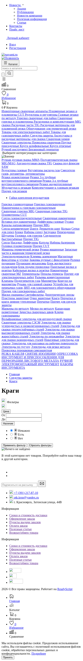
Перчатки (43, 301)
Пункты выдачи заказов (25, 522)
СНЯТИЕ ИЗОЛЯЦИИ (40, 353)
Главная (14, 374)
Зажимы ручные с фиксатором (49, 260)
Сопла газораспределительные (22, 218)
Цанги (34, 228)
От (3, 415)
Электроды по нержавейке (46, 336)
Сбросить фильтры (40, 445)
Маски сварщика (13, 294)
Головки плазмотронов (17, 246)
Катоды (44, 242)
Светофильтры (34, 294)
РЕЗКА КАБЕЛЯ (13, 353)
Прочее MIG (41, 225)
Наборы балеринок (62, 242)
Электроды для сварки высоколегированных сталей (38, 331)
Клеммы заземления (43, 256)
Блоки (19, 232)
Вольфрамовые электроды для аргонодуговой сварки (37, 319)
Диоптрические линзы (59, 294)
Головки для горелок (28, 235)
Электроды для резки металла (50, 346)
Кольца (66, 228)
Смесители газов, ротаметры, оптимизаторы (38, 172)
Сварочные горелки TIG (51, 211)
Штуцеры (8, 235)
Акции (21, 8)
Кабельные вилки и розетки (31, 270)
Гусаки (69, 221)
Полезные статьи (20, 529)
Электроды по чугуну (16, 346)
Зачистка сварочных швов (36, 312)
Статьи (21, 22)
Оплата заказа (18, 525)
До (3, 419)
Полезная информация (32, 19)
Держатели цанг (49, 228)
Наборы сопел (33, 232)
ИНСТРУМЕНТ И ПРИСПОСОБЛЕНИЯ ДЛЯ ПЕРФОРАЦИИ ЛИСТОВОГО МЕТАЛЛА (33, 359)
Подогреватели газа (27, 280)
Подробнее (38, 653)
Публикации (25, 12)
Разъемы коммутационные (52, 277)
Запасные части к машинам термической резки (39, 251)
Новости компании (29, 15)
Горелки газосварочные (49, 204)
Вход (12, 44)
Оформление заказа (22, 518)
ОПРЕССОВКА (67, 353)
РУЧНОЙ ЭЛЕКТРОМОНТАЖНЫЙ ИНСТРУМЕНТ (37, 362)
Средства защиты (20, 377)
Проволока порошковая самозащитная (27, 350)
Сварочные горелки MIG (18, 211)
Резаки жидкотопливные (55, 184)
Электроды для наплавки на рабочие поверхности (44, 343)
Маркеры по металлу (15, 308)
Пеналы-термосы (52, 273)
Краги (56, 298)
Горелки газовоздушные (17, 204)
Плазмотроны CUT (14, 214)
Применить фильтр (14, 445)
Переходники (66, 232)
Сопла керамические (15, 228)
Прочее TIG (31, 239)
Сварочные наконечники (59, 218)
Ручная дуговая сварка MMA (21, 159)
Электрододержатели (16, 256)
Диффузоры (30, 242)
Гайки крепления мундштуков (29, 197)
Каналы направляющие (17, 225)
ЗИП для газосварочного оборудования (49, 287)
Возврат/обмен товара (23, 532)
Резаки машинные (52, 249)
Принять (8, 657)
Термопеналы (31, 273)
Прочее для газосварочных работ (23, 291)
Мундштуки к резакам (16, 187)
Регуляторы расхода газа (44, 170)
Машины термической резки (20, 249)
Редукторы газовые (14, 170)
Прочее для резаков (14, 191)
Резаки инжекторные (15, 177)
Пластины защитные (15, 298)
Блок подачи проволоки (34, 266)
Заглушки (49, 232)
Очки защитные (40, 298)
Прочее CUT (41, 246)
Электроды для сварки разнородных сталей (41, 338)
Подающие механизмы (31, 263)
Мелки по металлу (42, 308)
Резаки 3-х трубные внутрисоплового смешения (35, 182)
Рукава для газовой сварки (34, 284)
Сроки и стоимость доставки (28, 515)
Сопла (6, 242)
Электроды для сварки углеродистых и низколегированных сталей (36, 324)
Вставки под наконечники (19, 221)
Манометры (49, 280)
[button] (4, 80)
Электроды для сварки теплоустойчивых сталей (41, 327)
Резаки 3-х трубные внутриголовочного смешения (29, 179)
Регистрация (17, 48)
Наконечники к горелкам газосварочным (29, 207)
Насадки (16, 242)
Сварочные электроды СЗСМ (21, 322)
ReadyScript (64, 589)
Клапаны (8, 280)
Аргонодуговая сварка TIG (34, 163)
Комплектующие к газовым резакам (55, 187)
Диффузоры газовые (50, 221)
